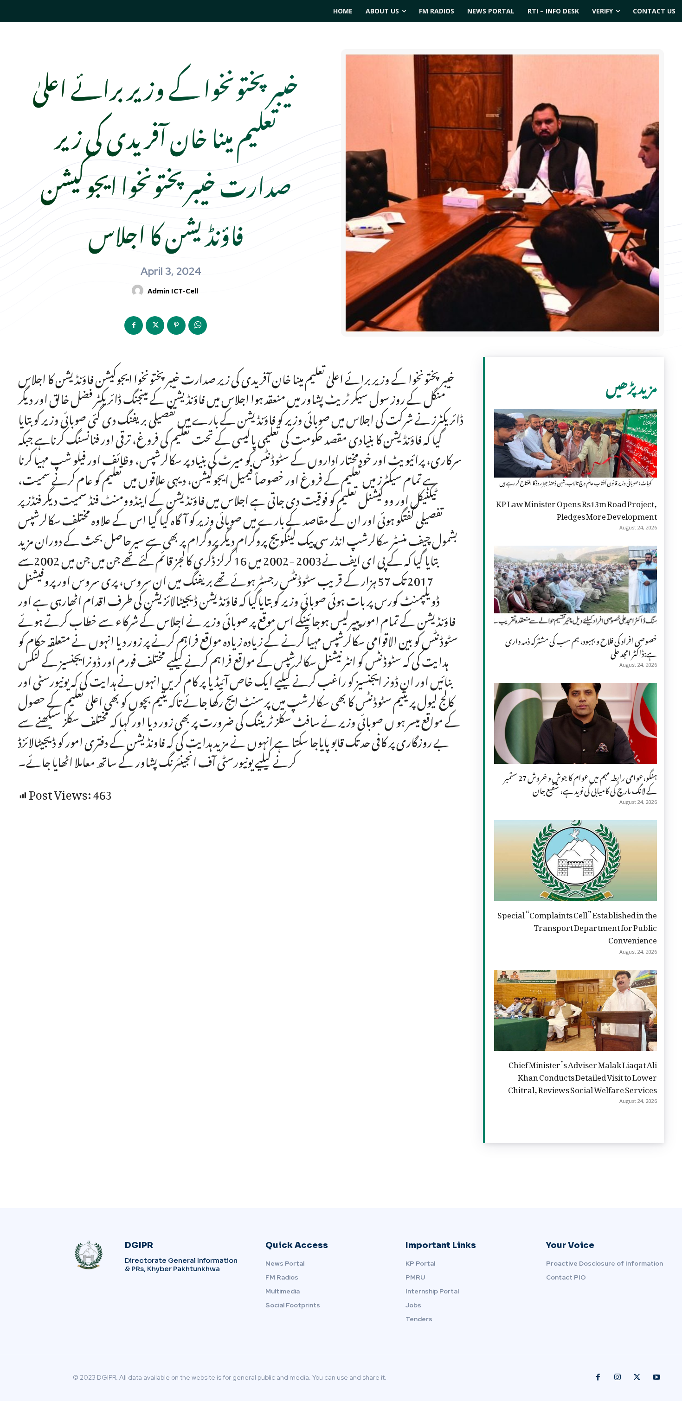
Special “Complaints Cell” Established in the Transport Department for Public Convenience (577, 926)
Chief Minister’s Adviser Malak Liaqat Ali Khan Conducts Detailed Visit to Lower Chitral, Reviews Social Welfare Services (582, 1075)
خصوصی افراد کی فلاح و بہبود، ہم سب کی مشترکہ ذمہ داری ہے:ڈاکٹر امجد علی (581, 646)
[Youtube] (656, 1377)
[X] (155, 325)
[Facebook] (133, 325)
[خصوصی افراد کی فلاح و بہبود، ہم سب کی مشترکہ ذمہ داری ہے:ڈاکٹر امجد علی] (575, 586)
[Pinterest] (176, 325)
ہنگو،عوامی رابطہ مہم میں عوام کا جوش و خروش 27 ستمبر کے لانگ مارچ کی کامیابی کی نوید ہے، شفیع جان (580, 782)
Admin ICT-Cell (173, 290)
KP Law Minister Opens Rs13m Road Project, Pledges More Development (576, 508)
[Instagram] (617, 1377)
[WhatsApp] (197, 325)
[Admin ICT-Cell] (139, 290)
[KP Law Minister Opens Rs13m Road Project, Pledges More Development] (575, 449)
